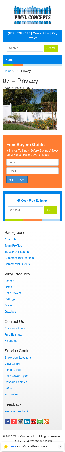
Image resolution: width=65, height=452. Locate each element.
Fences (9, 281)
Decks (9, 305)
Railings (10, 299)
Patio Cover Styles (16, 376)
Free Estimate (13, 334)
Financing (11, 341)
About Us (10, 239)
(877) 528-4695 (19, 33)
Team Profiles (13, 245)
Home (9, 59)
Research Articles (16, 382)
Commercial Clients (17, 264)
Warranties (11, 394)
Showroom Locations (18, 357)
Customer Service (16, 328)
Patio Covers (13, 293)
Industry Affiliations (17, 251)
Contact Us (41, 33)
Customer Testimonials (19, 258)
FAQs (8, 388)
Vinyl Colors (12, 364)
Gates (8, 287)
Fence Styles (13, 370)
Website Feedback (17, 411)
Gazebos (10, 311)
